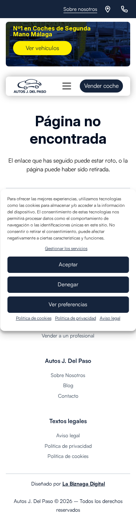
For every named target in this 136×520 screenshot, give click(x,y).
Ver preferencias (68, 304)
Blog (68, 385)
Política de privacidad (75, 318)
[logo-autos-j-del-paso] (30, 86)
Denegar (68, 284)
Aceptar (68, 264)
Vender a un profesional (68, 335)
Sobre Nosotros (68, 375)
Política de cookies (33, 318)
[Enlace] (109, 9)
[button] (67, 86)
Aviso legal (110, 318)
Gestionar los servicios (66, 248)
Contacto (68, 396)
